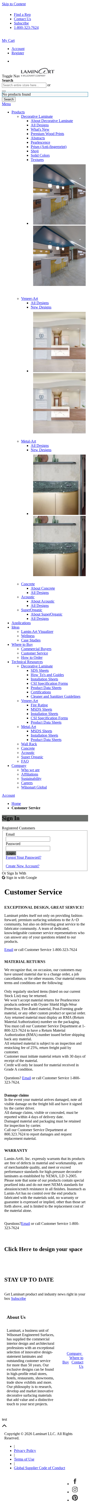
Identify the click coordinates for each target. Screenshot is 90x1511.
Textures (37, 160)
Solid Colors (40, 155)
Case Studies (31, 640)
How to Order (31, 657)
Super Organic (32, 757)
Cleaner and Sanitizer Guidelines (55, 696)
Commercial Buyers (36, 649)
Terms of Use (24, 1459)
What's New (40, 129)
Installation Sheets (44, 679)
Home (16, 804)
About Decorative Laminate (52, 121)
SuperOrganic (31, 610)
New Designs (41, 307)
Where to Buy (22, 644)
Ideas (15, 627)
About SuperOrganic (46, 614)
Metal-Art (28, 441)
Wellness (28, 636)
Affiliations (29, 774)
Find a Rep (22, 14)
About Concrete (43, 588)
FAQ (25, 761)
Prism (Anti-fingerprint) (48, 147)
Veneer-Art (29, 298)
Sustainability (31, 779)
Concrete (28, 584)
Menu (6, 104)
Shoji (35, 151)
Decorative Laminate (37, 116)
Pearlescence (40, 142)
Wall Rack (29, 744)
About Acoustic (42, 601)
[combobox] (24, 85)
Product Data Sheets (46, 688)
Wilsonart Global (34, 787)
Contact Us (22, 19)
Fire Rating (39, 705)
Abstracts (38, 138)
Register (18, 53)
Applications (21, 623)
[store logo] (41, 76)
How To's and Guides (47, 675)
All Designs (40, 125)
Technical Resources (27, 662)
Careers (27, 783)
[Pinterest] (74, 1500)
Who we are (30, 770)
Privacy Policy (25, 1451)
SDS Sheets (40, 670)
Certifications (41, 692)
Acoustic (28, 597)
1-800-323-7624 (26, 27)
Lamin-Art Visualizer (37, 631)
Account (18, 49)
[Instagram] (74, 1492)
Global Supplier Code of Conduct (39, 1468)
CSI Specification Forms (49, 683)
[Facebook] (74, 1484)
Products (18, 112)
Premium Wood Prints (47, 134)
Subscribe (21, 23)
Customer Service (34, 653)
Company (19, 766)
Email (8, 950)
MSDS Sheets (41, 709)
